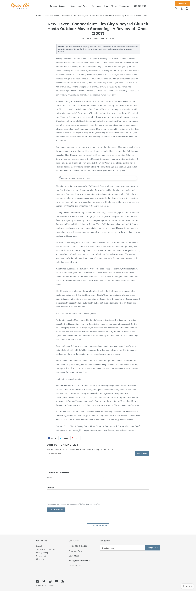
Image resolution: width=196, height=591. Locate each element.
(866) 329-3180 (75, 566)
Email (102, 477)
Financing (40, 559)
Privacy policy (42, 553)
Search (39, 546)
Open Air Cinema (48, 586)
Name (49, 477)
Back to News (100, 526)
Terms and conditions (45, 549)
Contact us (41, 556)
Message (50, 487)
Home (38, 15)
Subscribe (183, 3)
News (45, 15)
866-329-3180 (139, 6)
